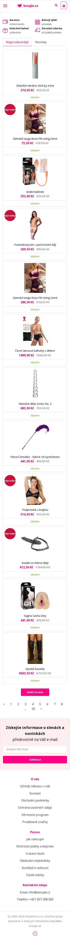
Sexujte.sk (35, 926)
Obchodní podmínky (35, 800)
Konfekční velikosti (35, 868)
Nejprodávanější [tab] (17, 42)
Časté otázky (35, 875)
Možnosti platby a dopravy (35, 846)
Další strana (35, 692)
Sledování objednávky (35, 861)
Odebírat (35, 759)
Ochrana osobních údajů (35, 807)
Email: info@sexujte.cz (35, 892)
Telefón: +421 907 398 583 (35, 899)
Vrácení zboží (35, 853)
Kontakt (35, 793)
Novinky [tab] (41, 42)
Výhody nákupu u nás (35, 786)
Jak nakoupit (35, 839)
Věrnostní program (35, 815)
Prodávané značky (35, 822)
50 (33, 709)
